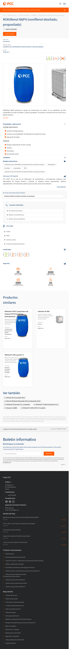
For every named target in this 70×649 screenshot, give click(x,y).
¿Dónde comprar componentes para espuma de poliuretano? (23, 571)
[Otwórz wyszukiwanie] (60, 3)
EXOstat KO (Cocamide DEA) (15, 398)
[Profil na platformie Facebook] (6, 501)
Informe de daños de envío (13, 609)
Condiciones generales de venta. (15, 244)
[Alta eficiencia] (56, 58)
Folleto (8, 231)
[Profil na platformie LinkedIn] (10, 501)
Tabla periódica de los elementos (15, 640)
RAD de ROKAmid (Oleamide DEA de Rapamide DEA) (23, 401)
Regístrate (49, 453)
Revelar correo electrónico (16, 215)
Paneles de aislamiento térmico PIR (15, 557)
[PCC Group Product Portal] (8, 3)
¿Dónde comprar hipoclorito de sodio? (16, 583)
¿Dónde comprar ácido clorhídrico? (15, 580)
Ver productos (61, 187)
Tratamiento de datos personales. (15, 602)
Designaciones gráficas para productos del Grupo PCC (21, 623)
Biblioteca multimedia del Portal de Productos (18, 619)
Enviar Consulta (9, 34)
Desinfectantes (10, 554)
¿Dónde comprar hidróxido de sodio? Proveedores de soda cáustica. (14, 575)
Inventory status (11, 240)
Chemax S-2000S (11, 408)
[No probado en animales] (49, 58)
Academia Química (11, 643)
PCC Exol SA (6, 41)
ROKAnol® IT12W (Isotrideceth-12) (47, 405)
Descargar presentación (12, 616)
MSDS (7, 236)
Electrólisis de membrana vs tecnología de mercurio (20, 567)
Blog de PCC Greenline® (12, 636)
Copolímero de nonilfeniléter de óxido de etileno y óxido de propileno (23, 47)
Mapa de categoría (11, 626)
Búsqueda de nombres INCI (13, 633)
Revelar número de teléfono (17, 219)
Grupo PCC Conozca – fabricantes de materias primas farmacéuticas (24, 561)
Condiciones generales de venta (15, 605)
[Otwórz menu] (64, 3)
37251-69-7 (6, 52)
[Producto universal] (62, 58)
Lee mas (5, 118)
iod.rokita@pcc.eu (7, 462)
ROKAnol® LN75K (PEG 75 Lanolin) (34, 408)
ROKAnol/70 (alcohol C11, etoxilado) (18, 405)
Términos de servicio (11, 595)
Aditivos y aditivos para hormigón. (15, 564)
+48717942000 (12, 495)
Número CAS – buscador (12, 629)
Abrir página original (31, 429)
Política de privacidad (12, 599)
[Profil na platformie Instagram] (13, 501)
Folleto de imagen (11, 612)
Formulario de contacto (16, 211)
